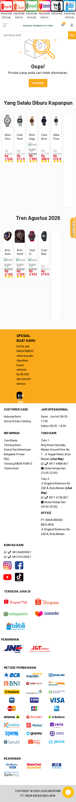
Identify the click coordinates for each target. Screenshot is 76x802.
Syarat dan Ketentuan (17, 449)
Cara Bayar (11, 440)
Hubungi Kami (12, 416)
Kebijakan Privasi (14, 454)
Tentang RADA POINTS (18, 463)
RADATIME (57, 13)
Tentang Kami (12, 445)
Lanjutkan (38, 82)
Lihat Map (57, 459)
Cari (72, 35)
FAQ (6, 459)
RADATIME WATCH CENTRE (19, 17)
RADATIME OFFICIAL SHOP (6, 17)
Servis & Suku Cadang (17, 421)
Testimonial (11, 468)
